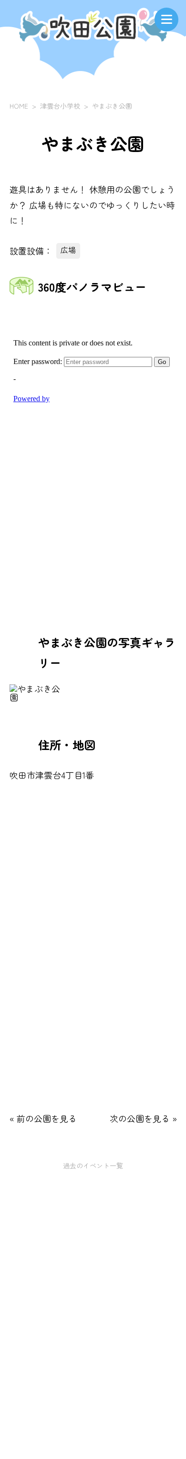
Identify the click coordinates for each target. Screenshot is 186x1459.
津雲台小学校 (60, 106)
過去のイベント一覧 (93, 1165)
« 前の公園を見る (43, 1118)
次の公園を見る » (143, 1118)
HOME (19, 106)
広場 (68, 249)
